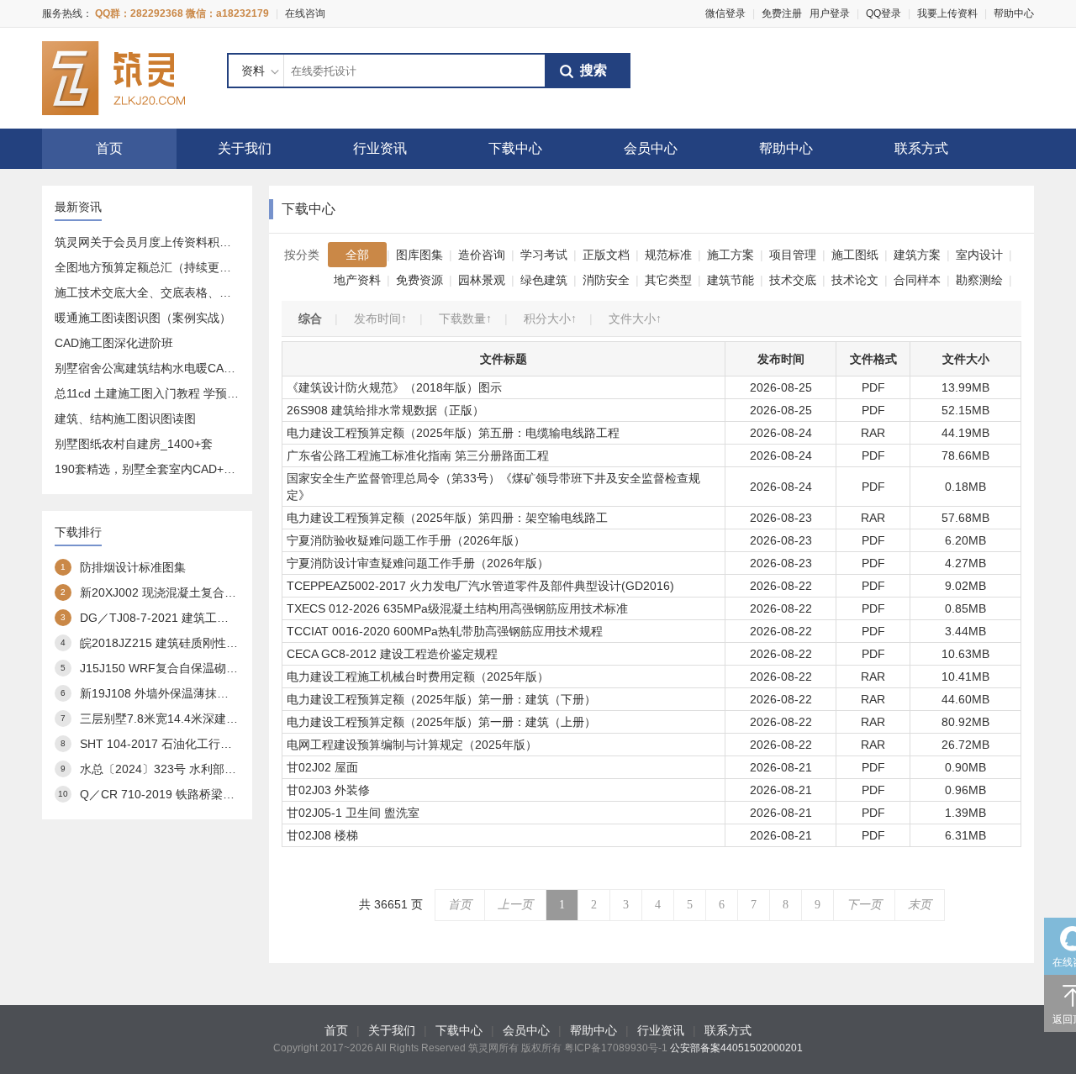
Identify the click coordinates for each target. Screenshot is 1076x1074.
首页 (109, 148)
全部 (357, 254)
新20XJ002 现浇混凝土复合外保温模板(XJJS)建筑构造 (223, 592)
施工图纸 (854, 254)
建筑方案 (917, 254)
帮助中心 (1014, 13)
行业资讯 (380, 148)
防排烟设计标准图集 (133, 567)
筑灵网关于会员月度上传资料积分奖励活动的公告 (184, 242)
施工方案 (730, 254)
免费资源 (419, 280)
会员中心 (651, 148)
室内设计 (979, 254)
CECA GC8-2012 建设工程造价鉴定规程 (392, 654)
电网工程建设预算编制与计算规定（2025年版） (412, 744)
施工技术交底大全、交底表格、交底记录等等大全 (184, 292)
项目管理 (792, 254)
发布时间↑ (380, 318)
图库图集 (419, 254)
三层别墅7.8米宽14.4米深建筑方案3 (174, 718)
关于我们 (245, 148)
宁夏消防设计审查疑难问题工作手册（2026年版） (418, 563)
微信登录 (725, 13)
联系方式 (921, 148)
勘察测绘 (979, 280)
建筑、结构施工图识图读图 (125, 418)
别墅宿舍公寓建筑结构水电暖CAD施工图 (161, 368)
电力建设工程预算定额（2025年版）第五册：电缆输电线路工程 (453, 433)
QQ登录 (883, 13)
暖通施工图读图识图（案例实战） (143, 317)
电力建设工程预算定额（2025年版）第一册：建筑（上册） (441, 722)
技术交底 (792, 280)
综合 (310, 318)
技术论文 (854, 280)
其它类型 (668, 280)
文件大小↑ (635, 318)
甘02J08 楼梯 (322, 835)
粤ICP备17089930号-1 (615, 1048)
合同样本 (917, 280)
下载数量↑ (465, 318)
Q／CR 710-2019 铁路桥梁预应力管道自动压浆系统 (216, 794)
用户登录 (830, 13)
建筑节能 (730, 280)
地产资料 (357, 280)
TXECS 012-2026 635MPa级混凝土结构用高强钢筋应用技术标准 (457, 608)
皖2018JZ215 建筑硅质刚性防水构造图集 (188, 643)
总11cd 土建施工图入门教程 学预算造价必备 (170, 393)
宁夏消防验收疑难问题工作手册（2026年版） (406, 540)
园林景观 (481, 280)
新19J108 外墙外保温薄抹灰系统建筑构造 (189, 693)
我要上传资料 (947, 13)
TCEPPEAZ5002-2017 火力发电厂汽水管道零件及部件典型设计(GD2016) (480, 585)
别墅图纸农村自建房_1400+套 (134, 443)
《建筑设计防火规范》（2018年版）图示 (394, 387)
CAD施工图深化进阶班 (114, 343)
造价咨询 (481, 254)
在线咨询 (305, 13)
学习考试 (543, 254)
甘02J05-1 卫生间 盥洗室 (353, 812)
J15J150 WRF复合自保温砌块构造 (170, 668)
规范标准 (668, 254)
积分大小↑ (550, 318)
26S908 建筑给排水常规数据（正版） (385, 410)
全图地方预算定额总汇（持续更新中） (155, 267)
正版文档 (606, 254)
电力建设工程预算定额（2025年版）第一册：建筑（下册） (441, 699)
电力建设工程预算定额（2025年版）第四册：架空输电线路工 (447, 517)
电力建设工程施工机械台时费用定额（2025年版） (418, 676)
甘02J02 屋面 (322, 767)
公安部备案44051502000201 (736, 1048)
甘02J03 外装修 (328, 790)
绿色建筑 (543, 280)
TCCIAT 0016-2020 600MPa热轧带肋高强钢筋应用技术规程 (445, 631)
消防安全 (606, 280)
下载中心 (515, 148)
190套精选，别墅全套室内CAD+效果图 (157, 469)
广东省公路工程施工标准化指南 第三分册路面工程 (418, 455)
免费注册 (782, 13)
